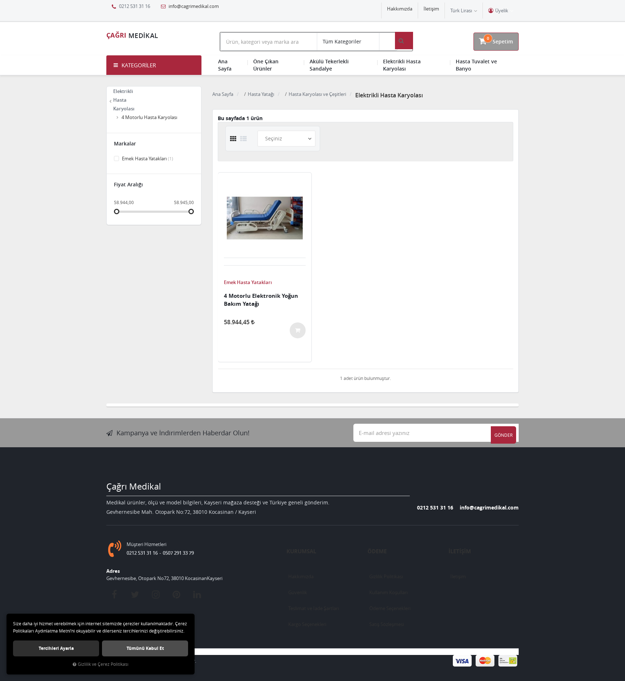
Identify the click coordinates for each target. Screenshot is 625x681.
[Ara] (404, 40)
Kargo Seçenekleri (307, 624)
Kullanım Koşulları (388, 592)
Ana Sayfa (224, 65)
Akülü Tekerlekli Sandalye (329, 65)
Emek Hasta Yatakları (147, 158)
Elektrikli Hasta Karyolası (402, 65)
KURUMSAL (301, 551)
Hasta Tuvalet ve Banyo (476, 65)
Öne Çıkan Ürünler (266, 65)
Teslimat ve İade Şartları (313, 608)
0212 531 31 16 (435, 507)
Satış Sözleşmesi (386, 624)
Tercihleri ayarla (56, 648)
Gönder (503, 435)
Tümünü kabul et (145, 648)
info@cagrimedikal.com (193, 6)
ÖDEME (377, 551)
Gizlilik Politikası (386, 576)
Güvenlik (297, 592)
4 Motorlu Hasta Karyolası (149, 117)
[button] (153, 65)
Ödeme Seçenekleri (390, 608)
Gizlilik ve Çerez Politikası (103, 664)
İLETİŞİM (459, 551)
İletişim (431, 8)
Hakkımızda (399, 8)
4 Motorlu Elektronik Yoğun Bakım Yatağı (261, 300)
